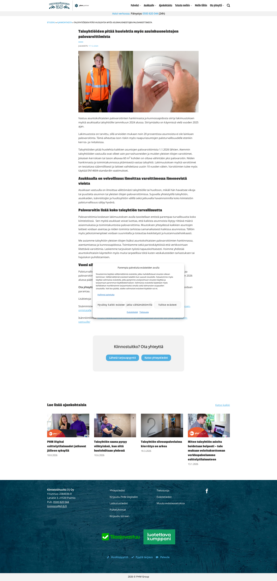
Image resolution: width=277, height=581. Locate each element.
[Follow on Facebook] (207, 491)
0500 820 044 (150, 13)
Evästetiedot (132, 312)
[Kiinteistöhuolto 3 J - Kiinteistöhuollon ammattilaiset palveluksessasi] (69, 5)
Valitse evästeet (167, 304)
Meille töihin (201, 5)
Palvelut (135, 5)
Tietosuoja (144, 312)
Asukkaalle (149, 5)
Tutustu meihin (182, 5)
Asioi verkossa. (121, 13)
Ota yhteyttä (216, 5)
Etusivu (51, 22)
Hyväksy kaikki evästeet (110, 304)
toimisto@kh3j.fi (57, 506)
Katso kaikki (222, 405)
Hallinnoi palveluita (105, 294)
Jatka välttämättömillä (139, 304)
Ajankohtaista (165, 5)
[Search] (228, 5)
